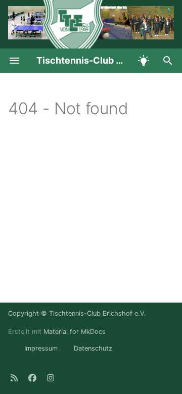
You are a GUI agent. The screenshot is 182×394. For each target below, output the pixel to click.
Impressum (41, 348)
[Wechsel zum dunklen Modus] (143, 61)
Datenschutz (93, 348)
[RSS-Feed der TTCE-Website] (14, 378)
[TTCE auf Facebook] (32, 378)
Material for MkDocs (74, 331)
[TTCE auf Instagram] (50, 378)
